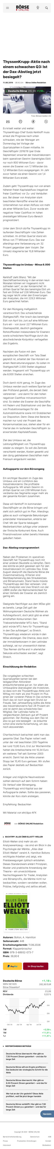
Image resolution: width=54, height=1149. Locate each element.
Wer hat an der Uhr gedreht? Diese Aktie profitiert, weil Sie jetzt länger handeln (24, 1094)
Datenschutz (34, 1137)
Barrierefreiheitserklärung (12, 1137)
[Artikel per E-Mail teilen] (7, 121)
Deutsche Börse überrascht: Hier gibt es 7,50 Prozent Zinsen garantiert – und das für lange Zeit (26, 1056)
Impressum (7, 1145)
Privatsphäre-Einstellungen (26, 1141)
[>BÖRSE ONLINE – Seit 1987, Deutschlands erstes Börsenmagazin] (22, 7)
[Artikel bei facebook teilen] (33, 121)
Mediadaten (46, 1145)
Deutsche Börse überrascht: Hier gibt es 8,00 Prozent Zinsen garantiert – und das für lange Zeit (26, 1083)
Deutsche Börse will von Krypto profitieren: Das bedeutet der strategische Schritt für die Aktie (27, 1070)
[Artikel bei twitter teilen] (46, 121)
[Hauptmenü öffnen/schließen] (7, 7)
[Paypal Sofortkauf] (12, 966)
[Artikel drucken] (20, 121)
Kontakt (48, 1141)
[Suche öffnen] (46, 7)
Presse (5, 1141)
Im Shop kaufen (36, 966)
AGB (49, 1137)
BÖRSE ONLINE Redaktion (30, 823)
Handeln (47, 1114)
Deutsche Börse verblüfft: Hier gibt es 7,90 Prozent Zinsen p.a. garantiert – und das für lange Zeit (26, 1107)
